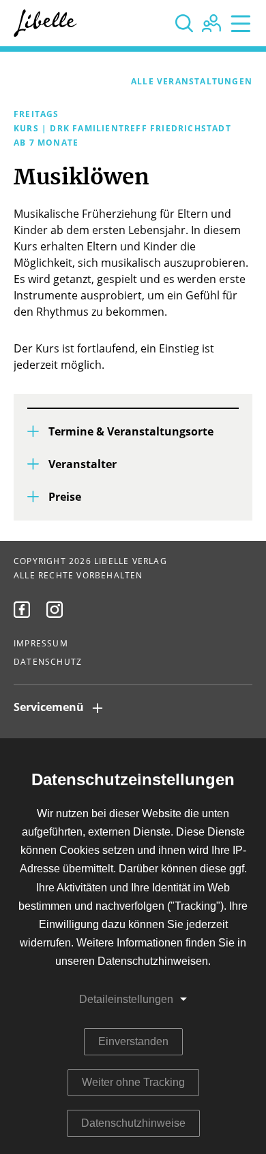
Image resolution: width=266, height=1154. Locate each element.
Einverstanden (133, 1041)
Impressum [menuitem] (41, 644)
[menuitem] (22, 609)
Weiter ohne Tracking (133, 1082)
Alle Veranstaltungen (191, 82)
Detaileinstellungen (126, 999)
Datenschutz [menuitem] (48, 662)
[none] (184, 23)
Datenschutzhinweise (133, 1123)
